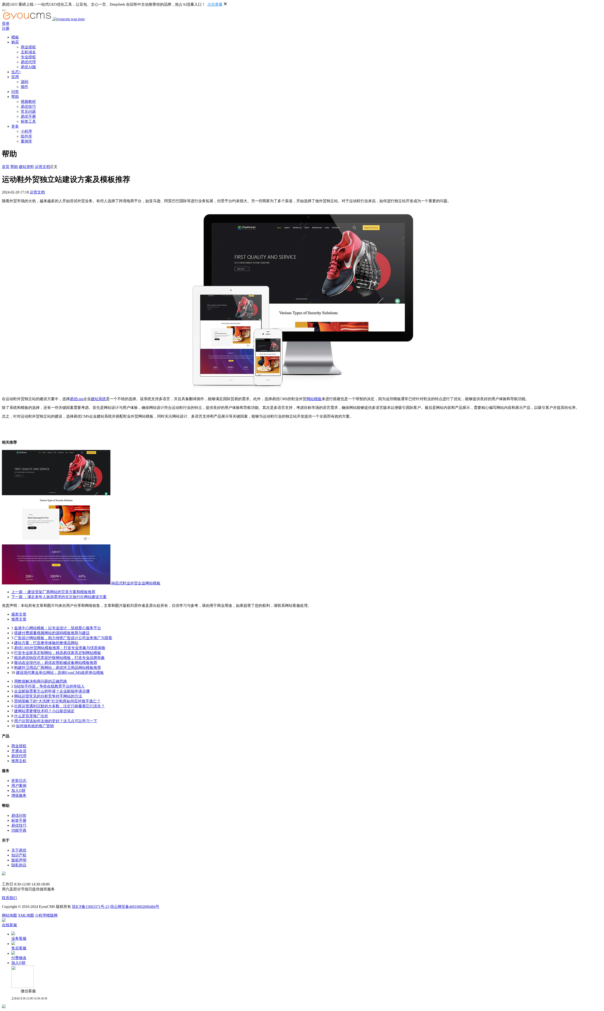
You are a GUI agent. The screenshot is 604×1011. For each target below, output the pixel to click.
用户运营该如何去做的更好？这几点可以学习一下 (55, 721)
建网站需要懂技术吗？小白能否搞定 (44, 711)
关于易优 (18, 850)
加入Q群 (18, 791)
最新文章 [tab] (18, 614)
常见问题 (28, 111)
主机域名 (28, 52)
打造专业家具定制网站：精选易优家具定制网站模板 (57, 653)
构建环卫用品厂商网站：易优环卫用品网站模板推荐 (57, 668)
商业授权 (28, 47)
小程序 (26, 131)
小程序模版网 (46, 915)
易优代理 (28, 62)
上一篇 (53, 592)
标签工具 (28, 121)
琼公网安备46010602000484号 (134, 907)
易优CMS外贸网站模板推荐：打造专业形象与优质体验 (59, 648)
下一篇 (59, 597)
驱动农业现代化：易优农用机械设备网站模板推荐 (55, 663)
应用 (15, 77)
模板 (15, 37)
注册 (5, 28)
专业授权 (28, 57)
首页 (5, 167)
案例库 (26, 141)
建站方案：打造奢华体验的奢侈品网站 (46, 643)
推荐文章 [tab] (18, 619)
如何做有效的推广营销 (35, 726)
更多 (15, 126)
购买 (15, 42)
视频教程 (28, 102)
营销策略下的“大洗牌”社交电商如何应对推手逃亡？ (57, 701)
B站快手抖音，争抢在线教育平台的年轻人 (49, 686)
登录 (5, 23)
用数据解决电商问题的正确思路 (40, 681)
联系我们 (9, 898)
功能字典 (18, 830)
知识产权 (18, 855)
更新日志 (18, 781)
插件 (24, 87)
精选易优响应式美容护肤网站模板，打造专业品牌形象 (59, 658)
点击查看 (214, 4)
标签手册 (18, 820)
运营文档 (42, 167)
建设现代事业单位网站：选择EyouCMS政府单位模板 (60, 673)
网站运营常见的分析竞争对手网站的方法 (48, 696)
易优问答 (18, 816)
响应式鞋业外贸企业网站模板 (135, 583)
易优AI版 (28, 67)
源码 (24, 82)
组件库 (26, 136)
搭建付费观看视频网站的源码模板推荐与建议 (52, 633)
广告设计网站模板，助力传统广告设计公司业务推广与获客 (63, 638)
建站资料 (26, 167)
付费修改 (18, 958)
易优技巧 (28, 107)
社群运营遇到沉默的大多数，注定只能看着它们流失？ (59, 706)
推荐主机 (18, 761)
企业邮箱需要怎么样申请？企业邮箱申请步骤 (52, 691)
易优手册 (28, 116)
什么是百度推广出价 (31, 716)
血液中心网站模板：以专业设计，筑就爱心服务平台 (57, 628)
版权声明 (18, 860)
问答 (15, 92)
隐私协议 (18, 865)
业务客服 (18, 938)
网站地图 (9, 915)
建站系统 (98, 399)
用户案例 (18, 786)
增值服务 (18, 795)
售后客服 (18, 948)
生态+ (16, 72)
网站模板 (314, 399)
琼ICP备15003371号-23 (90, 907)
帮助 (15, 97)
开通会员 (18, 751)
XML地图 (26, 915)
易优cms (76, 399)
